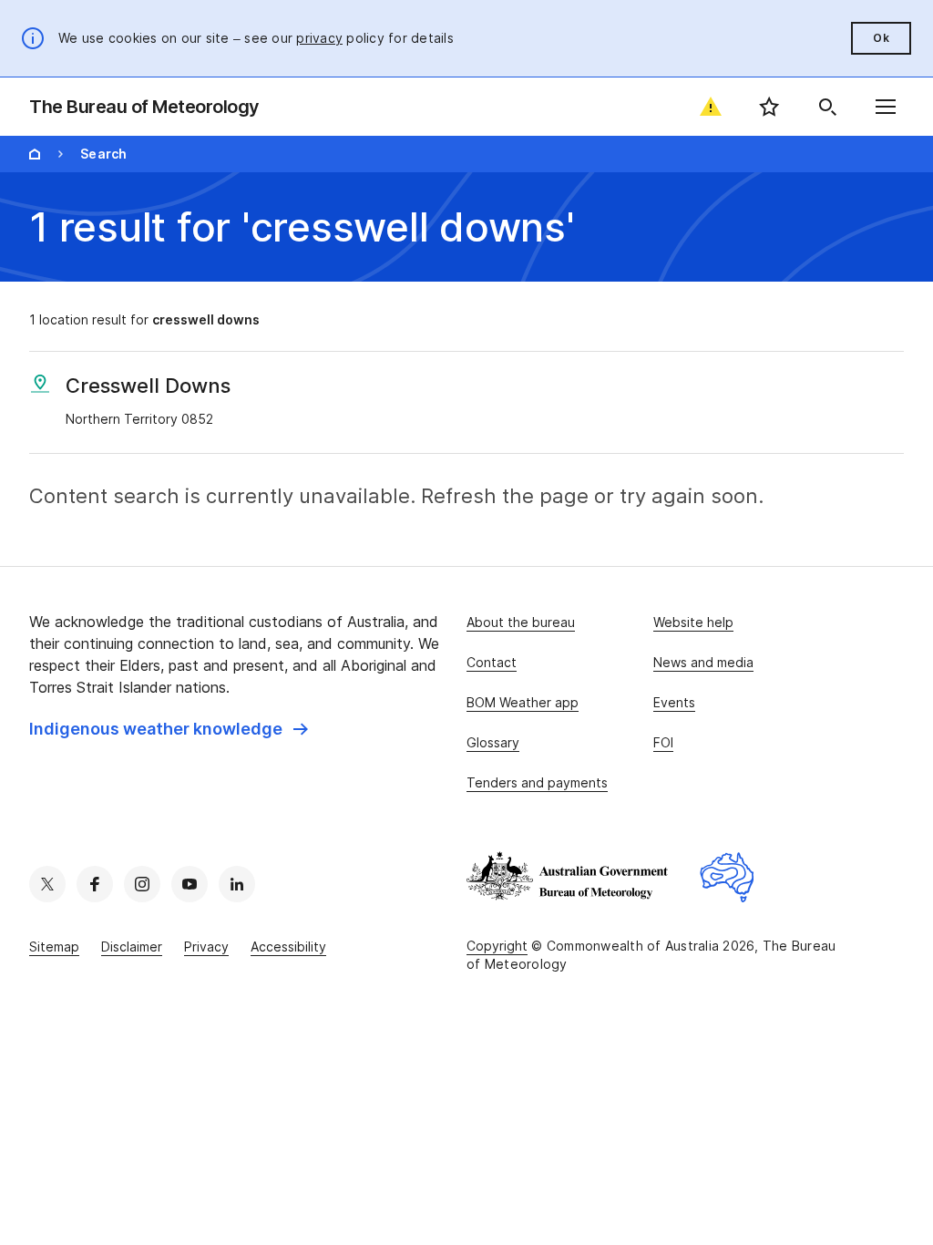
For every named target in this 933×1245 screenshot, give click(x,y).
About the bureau (520, 622)
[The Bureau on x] (47, 884)
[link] (168, 729)
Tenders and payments (537, 782)
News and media (703, 662)
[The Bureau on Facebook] (95, 884)
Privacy (206, 946)
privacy (319, 38)
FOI (663, 742)
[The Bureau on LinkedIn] (237, 884)
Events (674, 702)
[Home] (34, 154)
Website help (693, 622)
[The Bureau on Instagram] (142, 884)
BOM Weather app (522, 702)
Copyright (497, 945)
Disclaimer (131, 946)
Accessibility (288, 946)
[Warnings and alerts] (710, 106)
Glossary (492, 742)
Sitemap (54, 946)
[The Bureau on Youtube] (189, 884)
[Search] (827, 106)
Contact (491, 662)
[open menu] (885, 106)
